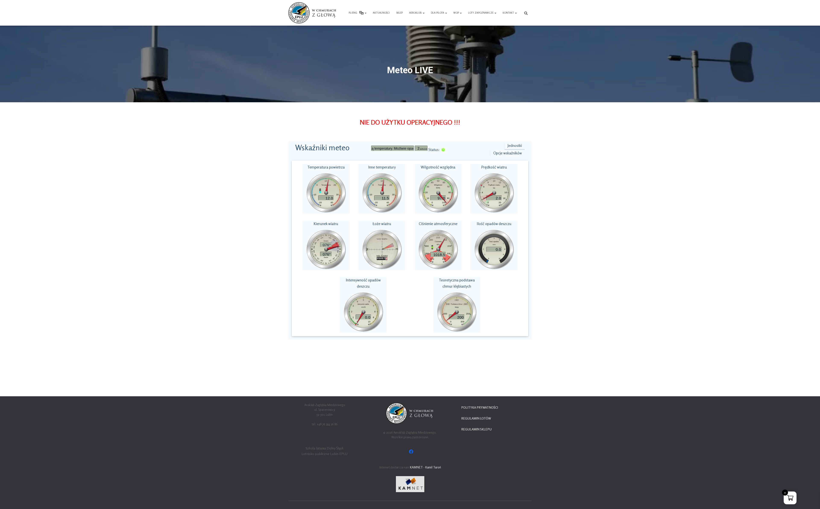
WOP (456, 12)
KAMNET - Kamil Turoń (425, 467)
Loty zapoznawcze (481, 12)
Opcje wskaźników (507, 153)
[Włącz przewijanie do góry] (811, 500)
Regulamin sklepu (476, 429)
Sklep (399, 12)
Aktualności (381, 12)
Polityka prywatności (479, 407)
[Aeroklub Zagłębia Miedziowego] (312, 12)
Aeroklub (415, 12)
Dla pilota (438, 12)
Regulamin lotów (476, 418)
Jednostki (514, 145)
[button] (365, 12)
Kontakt (509, 12)
